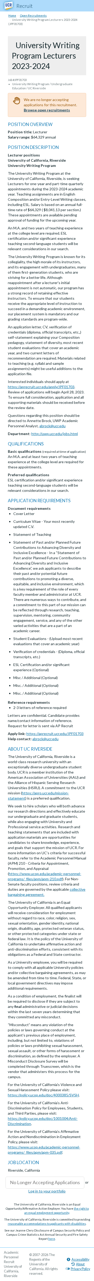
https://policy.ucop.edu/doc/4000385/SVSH (43, 1095)
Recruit (24, 6)
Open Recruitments (33, 15)
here (51, 1238)
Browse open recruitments (47, 110)
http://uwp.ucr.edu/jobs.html (54, 433)
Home (12, 15)
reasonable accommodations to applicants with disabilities (47, 1223)
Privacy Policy (80, 1269)
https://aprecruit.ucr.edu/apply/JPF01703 (41, 387)
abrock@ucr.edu (52, 426)
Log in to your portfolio (47, 1191)
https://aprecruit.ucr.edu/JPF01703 (55, 733)
